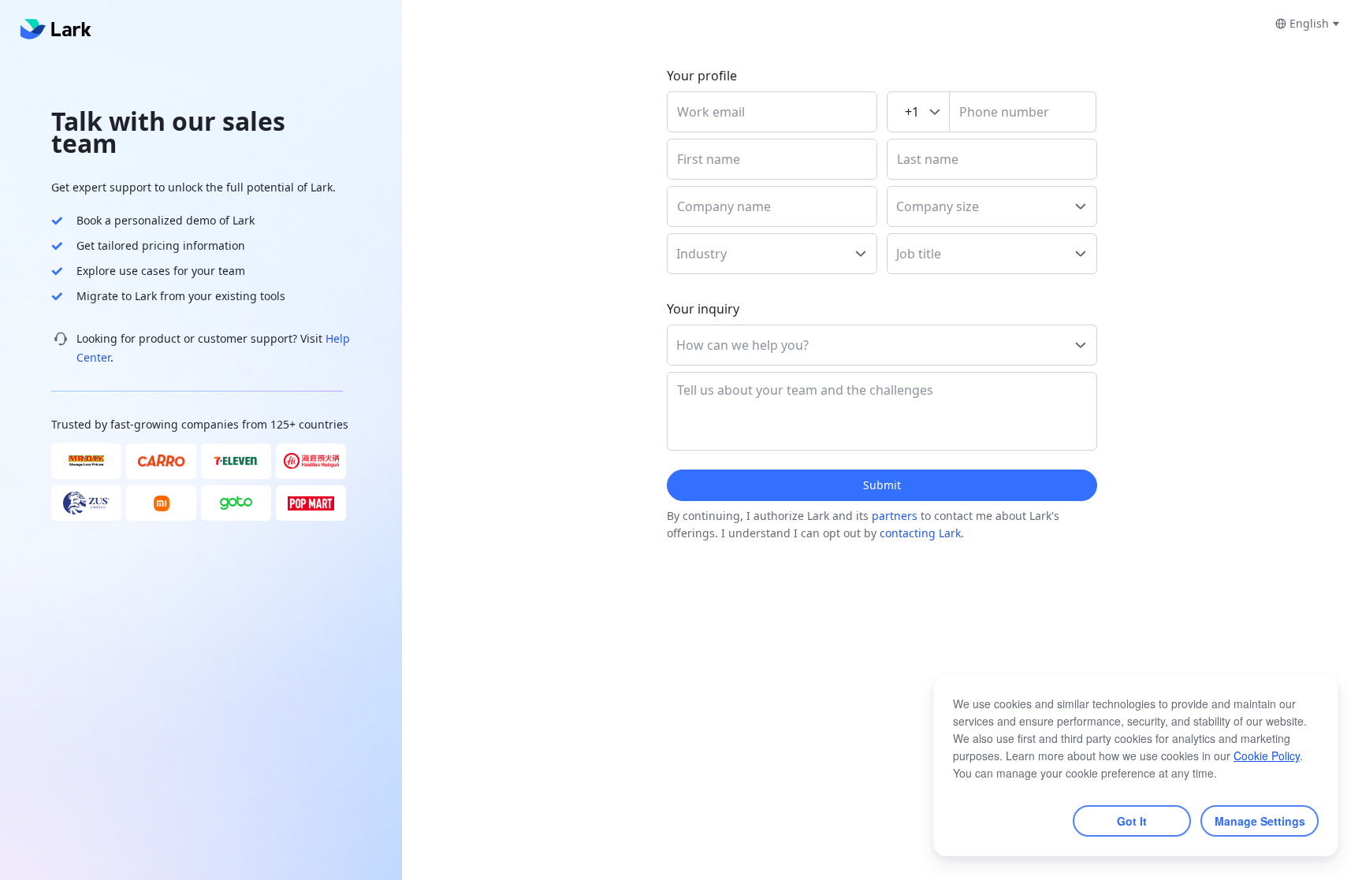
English (1309, 23)
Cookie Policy (1267, 755)
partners (894, 515)
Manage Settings (1260, 821)
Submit (882, 484)
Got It (1132, 821)
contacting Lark (920, 532)
